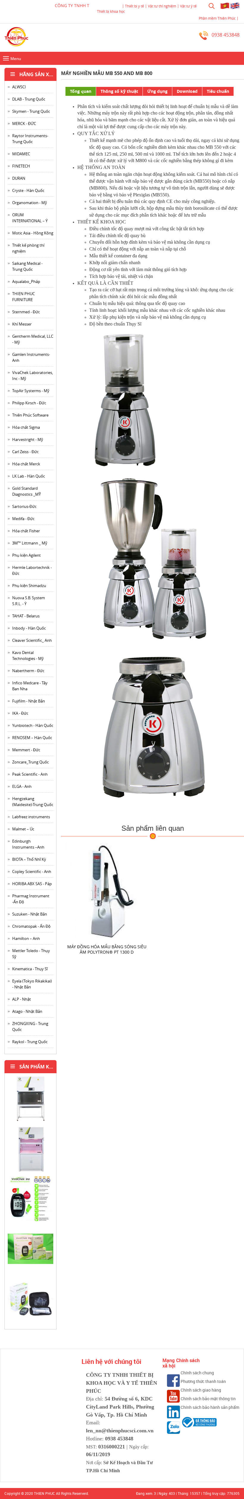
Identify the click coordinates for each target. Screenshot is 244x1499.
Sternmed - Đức (26, 311)
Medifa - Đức (23, 518)
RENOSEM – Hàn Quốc (32, 737)
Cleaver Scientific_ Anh (32, 640)
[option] (30, 1101)
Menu (11, 58)
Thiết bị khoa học (111, 11)
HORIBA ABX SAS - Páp (32, 883)
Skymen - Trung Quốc (31, 111)
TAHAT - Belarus (26, 616)
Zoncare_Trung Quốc (30, 762)
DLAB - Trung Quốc (28, 99)
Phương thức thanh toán (203, 1381)
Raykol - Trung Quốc (30, 1041)
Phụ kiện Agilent (26, 555)
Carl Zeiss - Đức (25, 451)
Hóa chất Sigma (26, 427)
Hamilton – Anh (26, 938)
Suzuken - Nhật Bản (29, 914)
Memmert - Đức (26, 749)
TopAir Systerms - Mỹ (30, 390)
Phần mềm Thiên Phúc (217, 18)
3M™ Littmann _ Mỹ (29, 543)
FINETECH (21, 166)
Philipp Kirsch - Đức (29, 403)
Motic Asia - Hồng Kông (32, 233)
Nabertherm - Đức (28, 670)
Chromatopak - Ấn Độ (31, 926)
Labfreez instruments (31, 816)
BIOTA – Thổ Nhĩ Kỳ (29, 859)
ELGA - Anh (22, 786)
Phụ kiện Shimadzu (29, 585)
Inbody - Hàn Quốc (29, 628)
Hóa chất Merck (26, 464)
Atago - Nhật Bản (27, 1011)
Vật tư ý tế (188, 6)
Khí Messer (22, 324)
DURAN (18, 178)
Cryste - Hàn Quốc (28, 190)
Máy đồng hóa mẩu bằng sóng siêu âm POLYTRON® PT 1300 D (106, 949)
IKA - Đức (20, 713)
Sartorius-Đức (24, 506)
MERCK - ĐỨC (24, 123)
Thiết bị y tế (134, 6)
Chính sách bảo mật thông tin (208, 1398)
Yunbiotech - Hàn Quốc (32, 725)
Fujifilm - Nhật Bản (28, 701)
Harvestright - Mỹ (27, 439)
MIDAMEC (21, 154)
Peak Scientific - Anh (30, 774)
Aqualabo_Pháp (26, 281)
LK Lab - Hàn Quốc (28, 476)
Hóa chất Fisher (26, 530)
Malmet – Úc (23, 829)
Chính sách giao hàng (201, 1390)
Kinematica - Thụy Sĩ (30, 968)
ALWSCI (19, 87)
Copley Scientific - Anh (31, 871)
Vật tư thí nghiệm (162, 6)
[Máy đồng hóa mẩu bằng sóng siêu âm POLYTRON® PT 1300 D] (106, 891)
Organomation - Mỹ (29, 202)
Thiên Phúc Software (30, 415)
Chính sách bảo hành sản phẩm (210, 1407)
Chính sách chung (197, 1373)
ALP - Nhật (21, 999)
